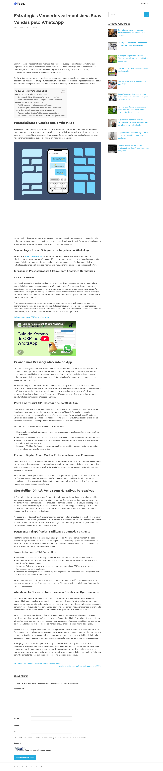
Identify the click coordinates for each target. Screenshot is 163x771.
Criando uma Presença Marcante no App (30, 102)
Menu (143, 3)
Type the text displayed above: (38, 750)
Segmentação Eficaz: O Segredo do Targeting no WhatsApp (38, 97)
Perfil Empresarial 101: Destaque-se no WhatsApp (35, 105)
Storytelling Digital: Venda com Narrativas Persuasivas (35, 110)
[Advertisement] (57, 44)
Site (15, 732)
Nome (17, 718)
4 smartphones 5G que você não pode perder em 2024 (78, 666)
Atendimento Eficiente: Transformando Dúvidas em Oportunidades (41, 116)
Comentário (19, 688)
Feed (27, 27)
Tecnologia (36, 27)
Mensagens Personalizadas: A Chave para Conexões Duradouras (40, 100)
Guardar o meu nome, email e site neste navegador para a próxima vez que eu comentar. (52, 738)
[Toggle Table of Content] (62, 91)
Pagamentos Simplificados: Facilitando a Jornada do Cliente (38, 113)
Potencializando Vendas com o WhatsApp (31, 94)
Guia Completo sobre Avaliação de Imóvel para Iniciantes (37, 663)
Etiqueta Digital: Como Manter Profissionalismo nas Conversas (39, 107)
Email (17, 725)
